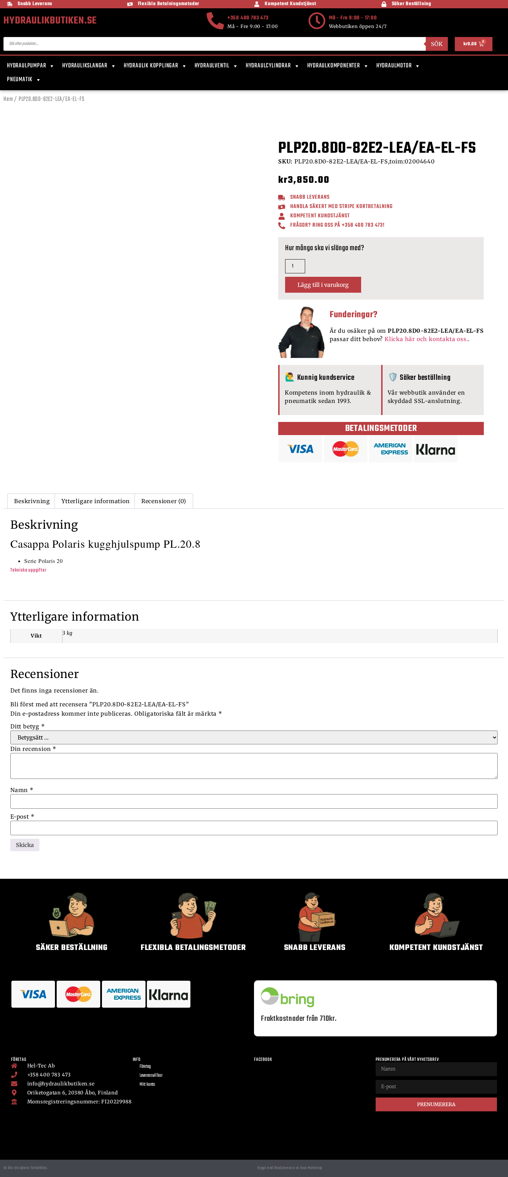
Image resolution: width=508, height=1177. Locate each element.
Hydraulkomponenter (333, 66)
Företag (145, 1067)
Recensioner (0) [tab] (163, 501)
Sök (437, 43)
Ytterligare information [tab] (96, 501)
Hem (8, 99)
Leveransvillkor (151, 1076)
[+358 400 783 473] (215, 20)
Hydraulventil (212, 66)
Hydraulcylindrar (268, 66)
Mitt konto (147, 1085)
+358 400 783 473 (248, 18)
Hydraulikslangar (84, 66)
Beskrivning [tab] (32, 501)
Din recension (33, 749)
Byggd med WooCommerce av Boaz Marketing (289, 1168)
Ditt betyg (27, 726)
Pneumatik (19, 80)
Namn (22, 790)
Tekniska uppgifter (28, 570)
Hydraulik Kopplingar (151, 66)
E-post (22, 816)
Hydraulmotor (394, 66)
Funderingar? (354, 315)
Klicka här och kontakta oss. (426, 339)
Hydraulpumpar (26, 66)
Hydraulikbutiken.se (50, 21)
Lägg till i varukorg (323, 284)
